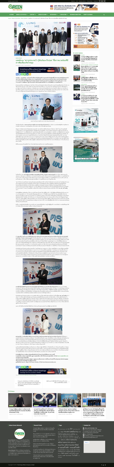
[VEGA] (42, 369)
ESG (69, 429)
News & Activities (21, 14)
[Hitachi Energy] (42, 67)
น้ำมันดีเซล (71, 436)
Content (32, 14)
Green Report (84, 84)
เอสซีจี (63, 455)
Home (12, 14)
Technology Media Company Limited (25, 464)
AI (58, 429)
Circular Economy (62, 429)
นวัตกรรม (65, 436)
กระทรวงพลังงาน (71, 432)
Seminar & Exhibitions (93, 64)
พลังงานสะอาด (64, 442)
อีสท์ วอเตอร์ (65, 453)
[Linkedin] (27, 74)
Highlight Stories (84, 64)
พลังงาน (63, 440)
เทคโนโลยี (72, 453)
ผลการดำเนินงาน (65, 437)
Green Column (42, 14)
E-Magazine (63, 14)
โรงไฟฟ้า (75, 455)
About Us (73, 1)
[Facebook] (17, 74)
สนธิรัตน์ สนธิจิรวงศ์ (70, 451)
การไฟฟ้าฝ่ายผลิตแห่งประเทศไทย (69, 433)
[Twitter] (19, 74)
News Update (19, 58)
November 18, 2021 (20, 65)
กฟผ (61, 432)
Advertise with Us (82, 1)
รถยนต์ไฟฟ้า (75, 447)
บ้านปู (75, 436)
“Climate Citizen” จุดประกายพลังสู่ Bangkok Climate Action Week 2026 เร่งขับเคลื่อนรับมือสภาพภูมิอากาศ (68, 410)
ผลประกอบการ (71, 437)
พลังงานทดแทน (71, 440)
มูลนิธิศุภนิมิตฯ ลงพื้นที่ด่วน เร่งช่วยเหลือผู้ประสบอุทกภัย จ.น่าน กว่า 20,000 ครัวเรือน (89, 79)
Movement (83, 76)
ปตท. (61, 437)
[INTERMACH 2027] (86, 24)
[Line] (25, 74)
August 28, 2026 (84, 63)
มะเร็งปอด (34, 375)
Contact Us (96, 1)
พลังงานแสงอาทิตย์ (72, 445)
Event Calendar (88, 14)
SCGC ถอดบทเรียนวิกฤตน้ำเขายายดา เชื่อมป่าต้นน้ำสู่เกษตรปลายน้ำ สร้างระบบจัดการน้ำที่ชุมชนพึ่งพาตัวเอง (89, 88)
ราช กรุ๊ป (71, 449)
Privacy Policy (89, 1)
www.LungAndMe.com (62, 356)
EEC (66, 429)
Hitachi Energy (75, 429)
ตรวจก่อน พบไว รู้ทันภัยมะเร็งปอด (25, 375)
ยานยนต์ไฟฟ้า (63, 447)
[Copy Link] (30, 74)
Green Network (28, 65)
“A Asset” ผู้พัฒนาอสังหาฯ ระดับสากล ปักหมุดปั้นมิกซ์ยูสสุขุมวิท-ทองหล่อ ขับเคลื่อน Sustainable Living (89, 59)
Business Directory (75, 14)
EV (71, 429)
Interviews (53, 14)
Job (77, 1)
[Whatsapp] (22, 74)
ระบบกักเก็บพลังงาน (62, 449)
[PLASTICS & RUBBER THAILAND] (86, 108)
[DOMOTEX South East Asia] (74, 5)
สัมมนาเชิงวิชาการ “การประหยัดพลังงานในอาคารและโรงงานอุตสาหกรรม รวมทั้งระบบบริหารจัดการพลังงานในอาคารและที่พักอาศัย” (89, 69)
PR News (83, 55)
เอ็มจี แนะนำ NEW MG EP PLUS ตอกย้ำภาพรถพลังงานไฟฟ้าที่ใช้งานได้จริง (56, 382)
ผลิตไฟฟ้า (76, 437)
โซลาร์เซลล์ (68, 455)
